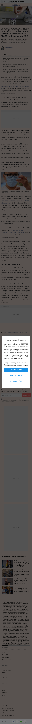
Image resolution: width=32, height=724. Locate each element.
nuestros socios (24, 343)
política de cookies (10, 358)
